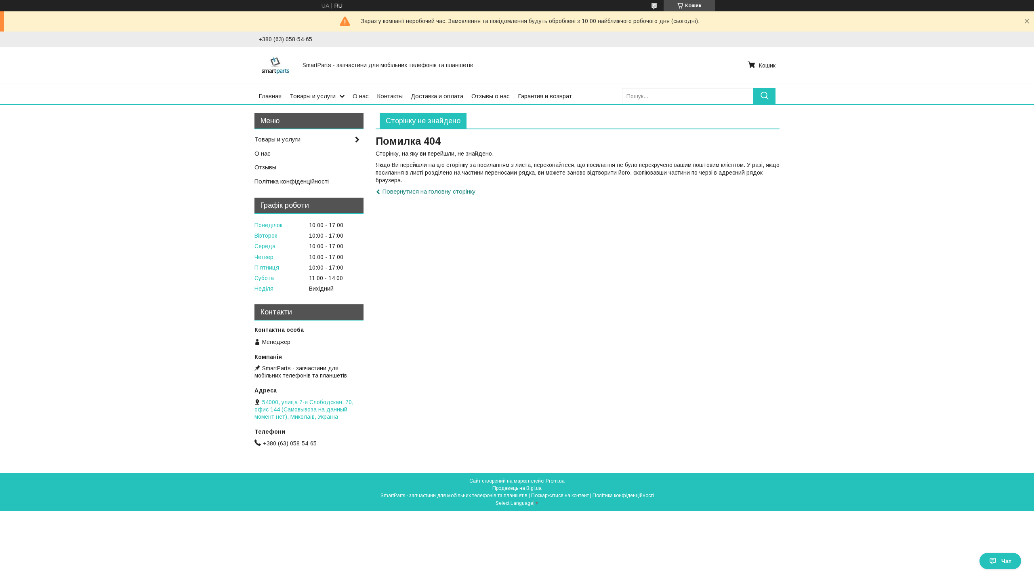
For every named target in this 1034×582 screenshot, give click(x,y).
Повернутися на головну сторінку (429, 191)
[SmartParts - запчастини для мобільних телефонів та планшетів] (275, 65)
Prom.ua (555, 481)
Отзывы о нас (490, 96)
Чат (1006, 561)
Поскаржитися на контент (560, 495)
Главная (270, 96)
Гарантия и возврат (545, 96)
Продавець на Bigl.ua (517, 488)
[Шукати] (764, 96)
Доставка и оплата (437, 96)
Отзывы (265, 167)
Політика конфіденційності (291, 181)
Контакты (390, 96)
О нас (361, 96)
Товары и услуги (313, 96)
